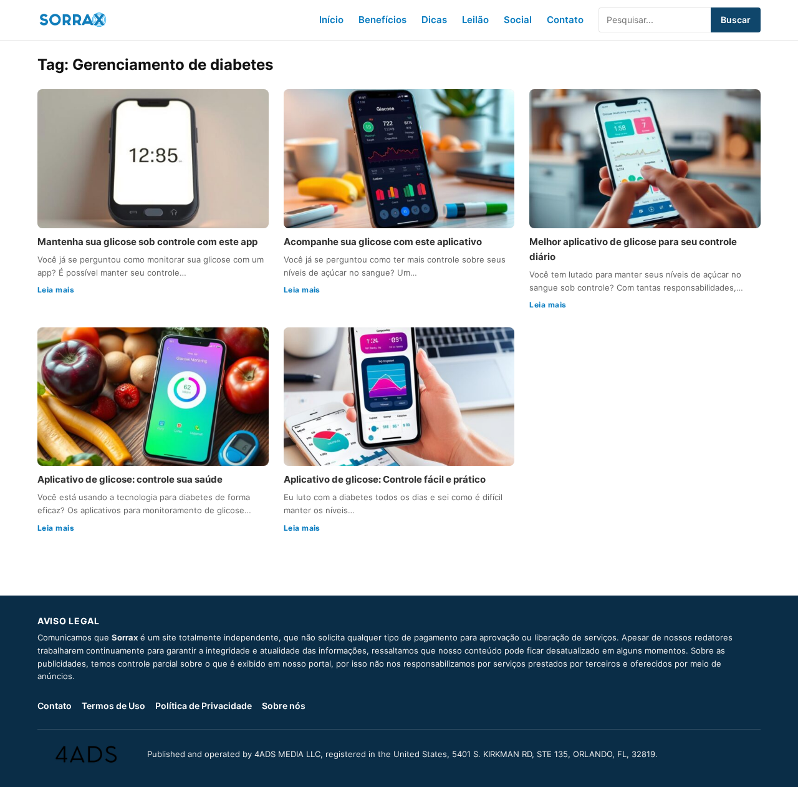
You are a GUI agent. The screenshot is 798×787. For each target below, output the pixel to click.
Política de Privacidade (203, 705)
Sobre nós (283, 705)
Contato (565, 20)
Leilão (475, 20)
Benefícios (382, 20)
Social (518, 20)
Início (331, 20)
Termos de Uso (113, 705)
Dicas (434, 20)
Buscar (736, 19)
